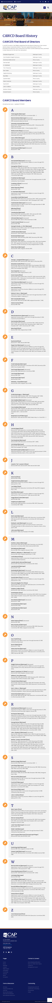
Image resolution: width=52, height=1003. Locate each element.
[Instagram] (48, 1)
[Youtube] (45, 1)
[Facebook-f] (40, 1)
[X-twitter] (43, 1)
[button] (44, 8)
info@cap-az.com (7, 944)
